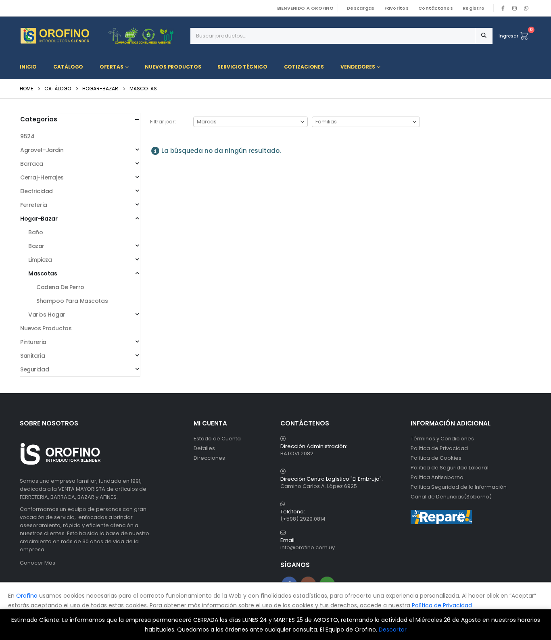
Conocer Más (37, 563)
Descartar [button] (393, 629)
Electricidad (36, 191)
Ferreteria (33, 205)
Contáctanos (435, 8)
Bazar (36, 246)
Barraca (31, 164)
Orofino (27, 596)
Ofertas (111, 66)
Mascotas (42, 273)
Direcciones (209, 458)
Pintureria (33, 342)
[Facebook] (503, 8)
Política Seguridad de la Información (459, 487)
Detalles (204, 448)
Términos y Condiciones (442, 438)
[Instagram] (514, 8)
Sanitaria (32, 356)
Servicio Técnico (242, 66)
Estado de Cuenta (217, 438)
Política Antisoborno (437, 477)
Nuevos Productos (173, 66)
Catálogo (68, 66)
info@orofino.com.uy (307, 547)
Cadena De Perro (60, 287)
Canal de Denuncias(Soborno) (451, 496)
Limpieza (40, 260)
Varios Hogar (46, 315)
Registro (473, 8)
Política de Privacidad (439, 448)
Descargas (360, 8)
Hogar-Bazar (38, 219)
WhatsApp (526, 8)
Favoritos (396, 8)
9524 (27, 136)
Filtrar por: (163, 121)
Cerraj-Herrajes (42, 177)
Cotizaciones (304, 66)
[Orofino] (102, 35)
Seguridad (34, 369)
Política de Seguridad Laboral (449, 467)
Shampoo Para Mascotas (72, 301)
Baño (35, 232)
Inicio (28, 66)
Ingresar (508, 36)
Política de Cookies (436, 458)
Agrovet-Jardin (41, 150)
